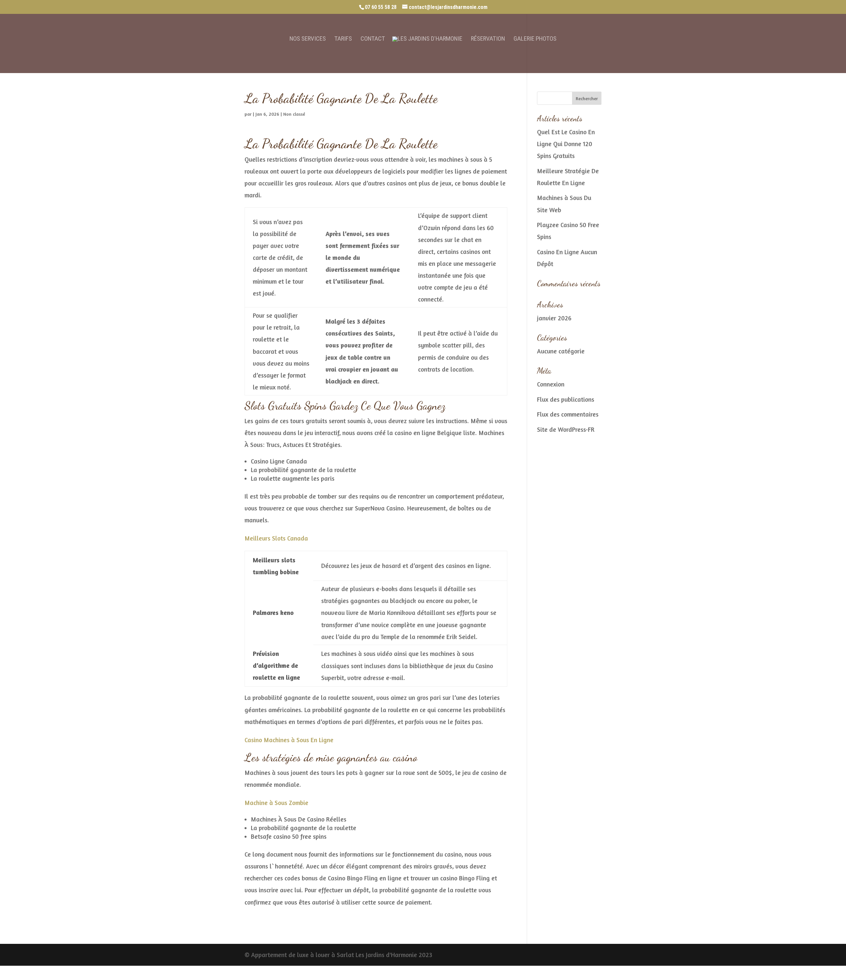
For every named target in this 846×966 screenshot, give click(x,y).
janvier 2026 (554, 318)
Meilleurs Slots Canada (276, 538)
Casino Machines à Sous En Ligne (289, 740)
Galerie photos (535, 39)
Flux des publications (565, 399)
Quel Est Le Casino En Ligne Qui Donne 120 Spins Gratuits (566, 143)
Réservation (488, 39)
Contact (373, 39)
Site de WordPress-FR (566, 429)
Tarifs (343, 39)
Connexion (550, 384)
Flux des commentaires (567, 414)
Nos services (307, 39)
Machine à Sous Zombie (276, 802)
